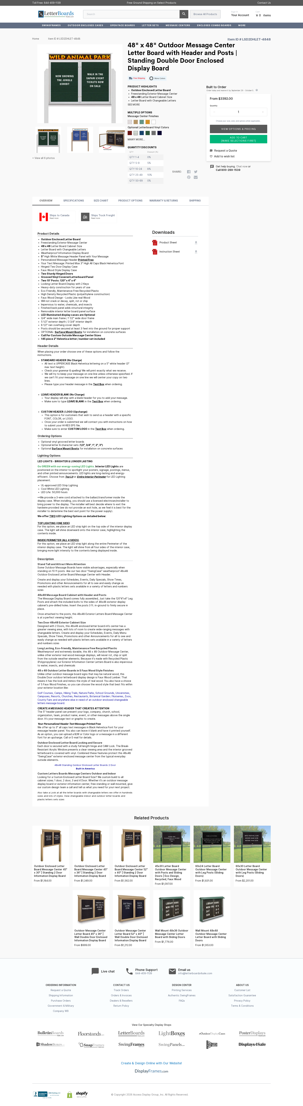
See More (134, 104)
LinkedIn (261, 1095)
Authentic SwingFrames (182, 995)
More (242, 25)
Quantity (213, 106)
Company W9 (61, 1011)
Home (35, 38)
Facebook (238, 1095)
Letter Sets (150, 25)
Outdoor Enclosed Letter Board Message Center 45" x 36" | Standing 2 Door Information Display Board (90, 871)
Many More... (136, 139)
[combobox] (135, 14)
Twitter (245, 1095)
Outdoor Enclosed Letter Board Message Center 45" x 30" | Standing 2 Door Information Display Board (50, 871)
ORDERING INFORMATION (61, 985)
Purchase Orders (61, 1000)
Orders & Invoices (121, 995)
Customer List (242, 990)
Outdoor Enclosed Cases (85, 25)
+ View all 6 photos (43, 158)
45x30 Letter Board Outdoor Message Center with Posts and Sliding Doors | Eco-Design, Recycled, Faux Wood (170, 872)
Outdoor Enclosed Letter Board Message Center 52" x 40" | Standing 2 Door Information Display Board (131, 871)
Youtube (269, 1095)
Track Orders (121, 990)
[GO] (184, 14)
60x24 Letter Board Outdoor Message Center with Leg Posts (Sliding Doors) (211, 871)
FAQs (182, 1000)
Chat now (241, 166)
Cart (257, 11)
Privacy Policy (242, 1000)
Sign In (234, 11)
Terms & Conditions (242, 1005)
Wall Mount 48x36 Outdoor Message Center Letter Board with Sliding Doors (171, 933)
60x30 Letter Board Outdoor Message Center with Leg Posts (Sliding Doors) (251, 871)
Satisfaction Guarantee (242, 995)
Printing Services (182, 990)
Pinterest (253, 1095)
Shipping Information (61, 995)
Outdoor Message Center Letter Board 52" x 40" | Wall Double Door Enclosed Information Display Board (131, 935)
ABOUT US (242, 985)
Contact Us (264, 2)
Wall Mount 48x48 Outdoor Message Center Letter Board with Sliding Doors (211, 935)
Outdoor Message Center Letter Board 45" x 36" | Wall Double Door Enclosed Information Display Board (90, 935)
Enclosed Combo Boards (214, 25)
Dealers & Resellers (121, 1000)
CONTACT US (121, 985)
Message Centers (178, 25)
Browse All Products (205, 14)
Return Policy (121, 1005)
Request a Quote (61, 990)
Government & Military (61, 1005)
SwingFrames (51, 25)
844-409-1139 (52, 2)
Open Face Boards (122, 25)
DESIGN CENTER (181, 985)
